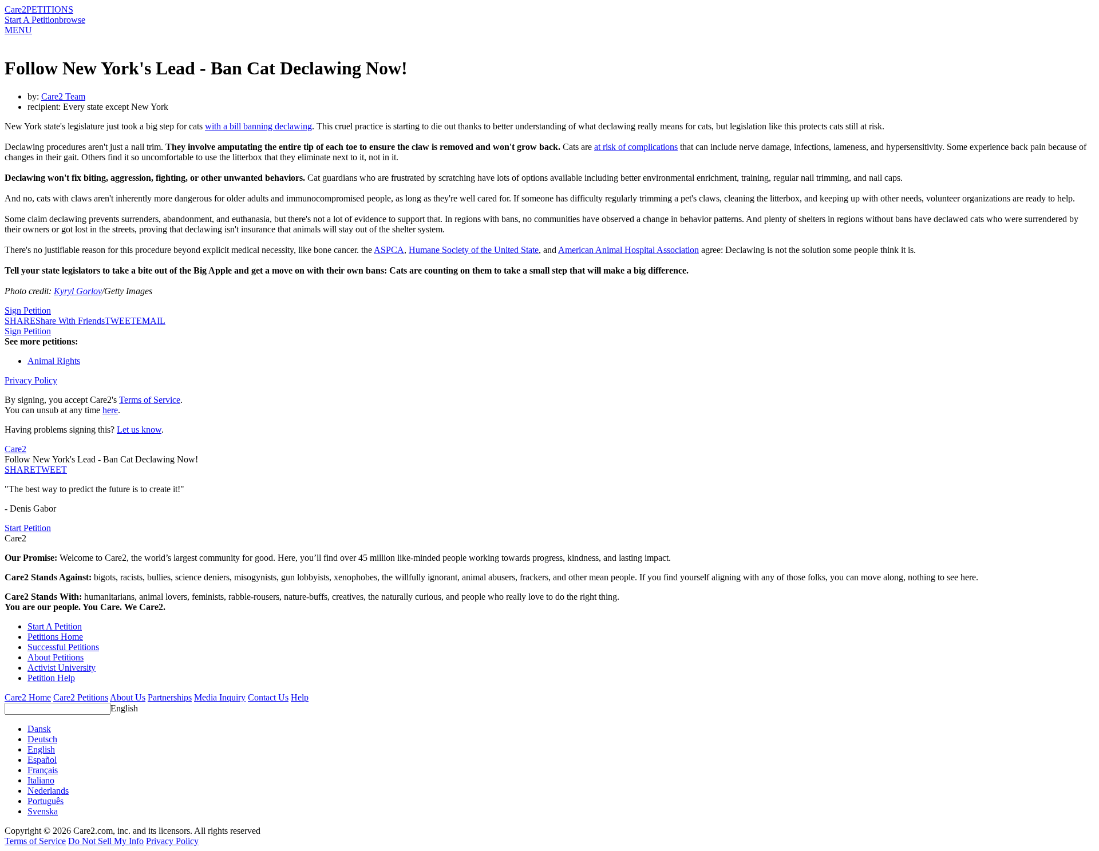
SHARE (20, 469)
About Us (127, 697)
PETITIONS (49, 9)
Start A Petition (32, 20)
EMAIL (150, 321)
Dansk (39, 729)
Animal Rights (53, 361)
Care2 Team (63, 96)
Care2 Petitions (80, 697)
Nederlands (48, 790)
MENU (18, 30)
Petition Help (51, 678)
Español (42, 760)
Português (45, 801)
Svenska (42, 811)
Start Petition (28, 528)
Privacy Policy (31, 380)
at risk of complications (636, 147)
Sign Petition (28, 310)
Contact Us (268, 697)
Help (300, 697)
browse (72, 20)
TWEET (120, 321)
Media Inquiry (220, 697)
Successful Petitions (63, 647)
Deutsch (42, 739)
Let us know (139, 429)
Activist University (61, 667)
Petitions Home (55, 637)
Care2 (15, 9)
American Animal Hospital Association (628, 250)
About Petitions (55, 657)
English (124, 708)
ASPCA (389, 250)
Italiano (40, 780)
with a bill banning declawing (258, 126)
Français (42, 770)
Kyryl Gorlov (78, 291)
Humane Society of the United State (474, 250)
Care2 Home (28, 697)
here (110, 410)
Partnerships (170, 697)
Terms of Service (149, 400)
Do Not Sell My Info (106, 841)
